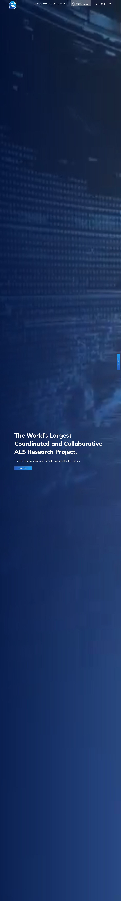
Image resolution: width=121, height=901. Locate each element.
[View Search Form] (110, 4)
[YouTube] (104, 4)
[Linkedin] (102, 4)
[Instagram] (96, 4)
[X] (99, 4)
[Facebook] (94, 4)
